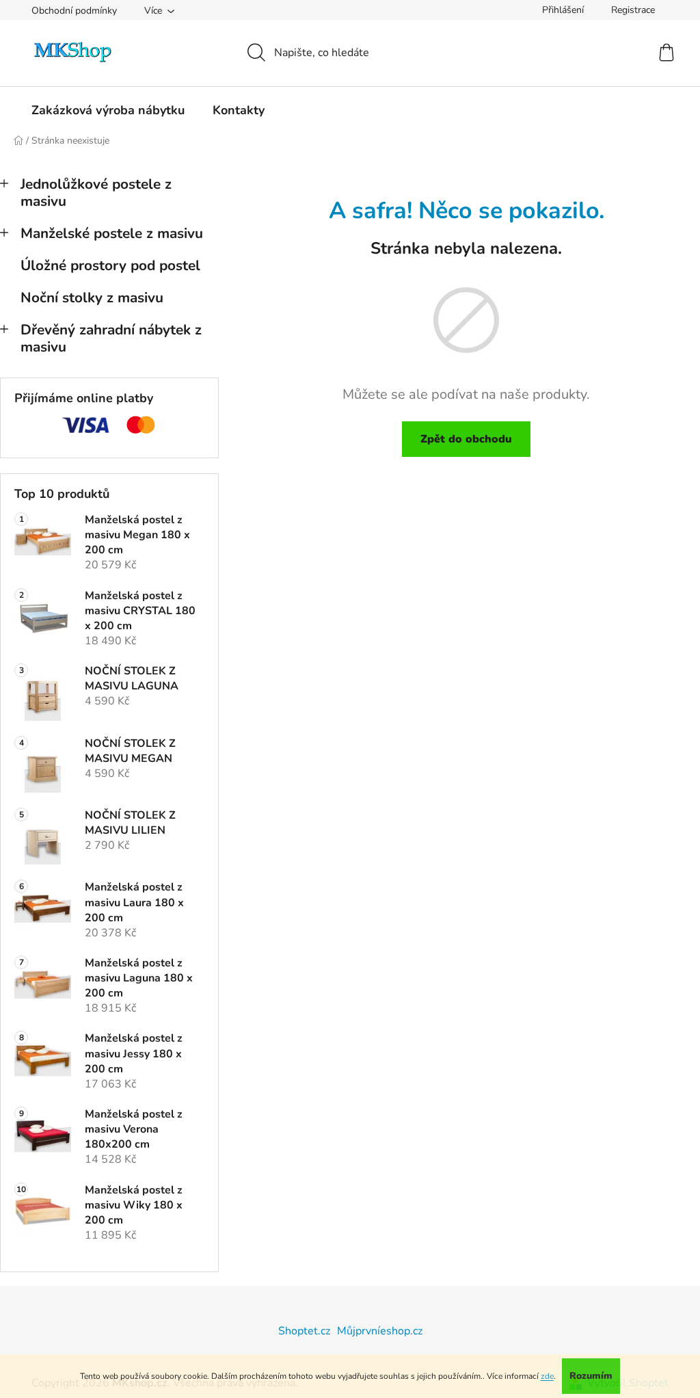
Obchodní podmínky (74, 10)
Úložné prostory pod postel (110, 265)
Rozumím (590, 1375)
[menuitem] (108, 110)
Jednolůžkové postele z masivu (96, 192)
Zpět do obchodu (466, 439)
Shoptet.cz (304, 1330)
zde (547, 1376)
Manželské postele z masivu (112, 233)
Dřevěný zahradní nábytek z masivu (111, 338)
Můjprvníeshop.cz (379, 1330)
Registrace (633, 9)
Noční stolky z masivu (92, 297)
